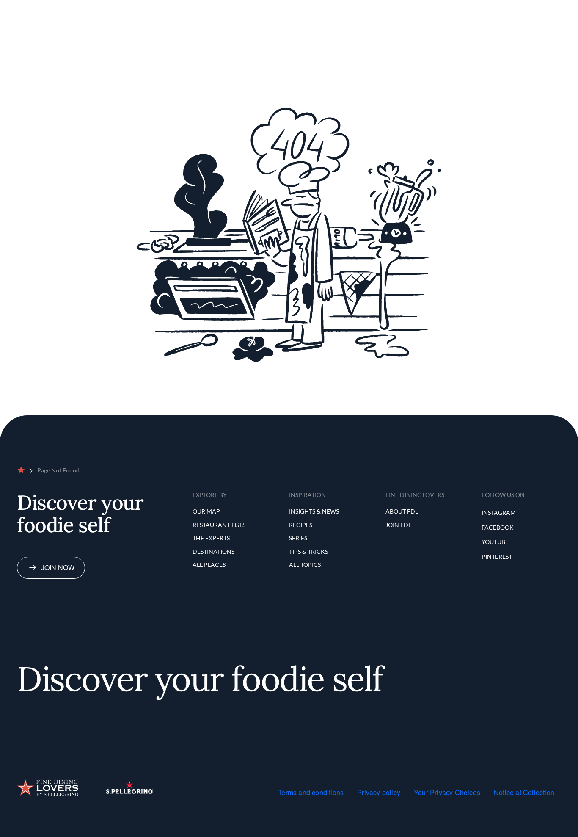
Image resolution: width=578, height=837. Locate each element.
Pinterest (497, 556)
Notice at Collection (524, 792)
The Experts (321, 10)
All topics (305, 564)
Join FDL (398, 525)
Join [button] (533, 10)
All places (209, 564)
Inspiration (365, 10)
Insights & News (314, 511)
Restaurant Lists (268, 10)
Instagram (499, 512)
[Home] (47, 787)
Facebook (498, 527)
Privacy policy (378, 792)
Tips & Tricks (308, 551)
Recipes (300, 525)
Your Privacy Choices (447, 792)
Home (190, 10)
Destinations (213, 551)
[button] (501, 10)
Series (298, 538)
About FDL (401, 511)
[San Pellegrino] (129, 791)
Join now (57, 567)
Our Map (220, 10)
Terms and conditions (311, 792)
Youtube (495, 542)
